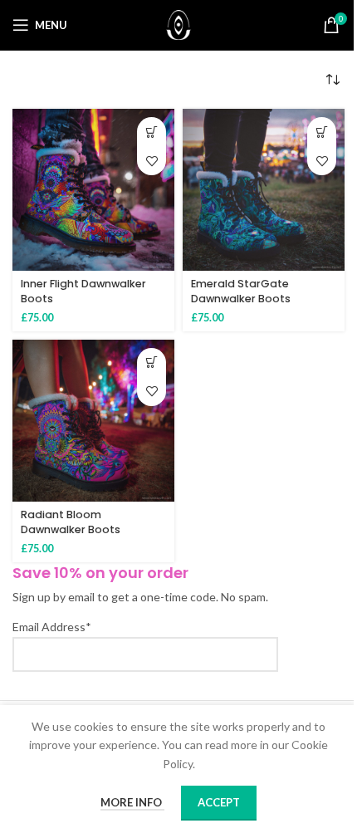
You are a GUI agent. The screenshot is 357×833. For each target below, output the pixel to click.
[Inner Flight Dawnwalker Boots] (93, 190)
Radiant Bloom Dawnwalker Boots (70, 522)
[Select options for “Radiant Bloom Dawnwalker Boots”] (151, 362)
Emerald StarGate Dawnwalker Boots (241, 291)
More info (132, 802)
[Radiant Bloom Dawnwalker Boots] (93, 421)
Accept (219, 802)
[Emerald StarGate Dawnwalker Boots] (264, 190)
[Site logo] (178, 24)
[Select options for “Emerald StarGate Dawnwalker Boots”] (321, 131)
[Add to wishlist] (151, 160)
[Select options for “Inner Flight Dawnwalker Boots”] (151, 131)
